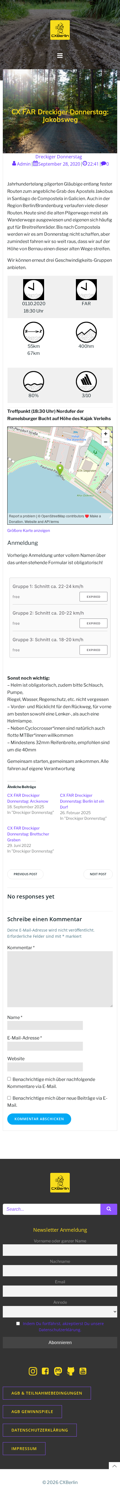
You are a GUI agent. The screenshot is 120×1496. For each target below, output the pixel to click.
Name (14, 1017)
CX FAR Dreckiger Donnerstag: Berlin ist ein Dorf (82, 801)
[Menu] (60, 56)
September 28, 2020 (59, 164)
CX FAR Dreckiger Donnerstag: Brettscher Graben (28, 834)
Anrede (60, 1302)
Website (16, 1058)
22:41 (93, 164)
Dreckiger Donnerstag (58, 157)
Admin (24, 164)
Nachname (60, 1261)
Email (60, 1281)
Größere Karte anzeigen (28, 530)
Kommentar (21, 947)
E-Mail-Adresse (24, 1038)
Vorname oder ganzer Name (60, 1240)
